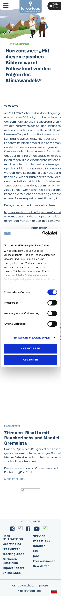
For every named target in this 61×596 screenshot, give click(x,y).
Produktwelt (12, 549)
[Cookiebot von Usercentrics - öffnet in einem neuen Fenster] (43, 233)
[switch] (52, 302)
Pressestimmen (19, 44)
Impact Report (13, 568)
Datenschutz (26, 586)
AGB (13, 586)
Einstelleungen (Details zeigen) (31, 337)
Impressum (43, 586)
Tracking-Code (14, 554)
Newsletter (41, 566)
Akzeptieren (30, 348)
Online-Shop (12, 573)
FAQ (35, 551)
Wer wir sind (12, 544)
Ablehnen (30, 359)
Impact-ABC (41, 541)
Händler (39, 546)
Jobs (36, 556)
